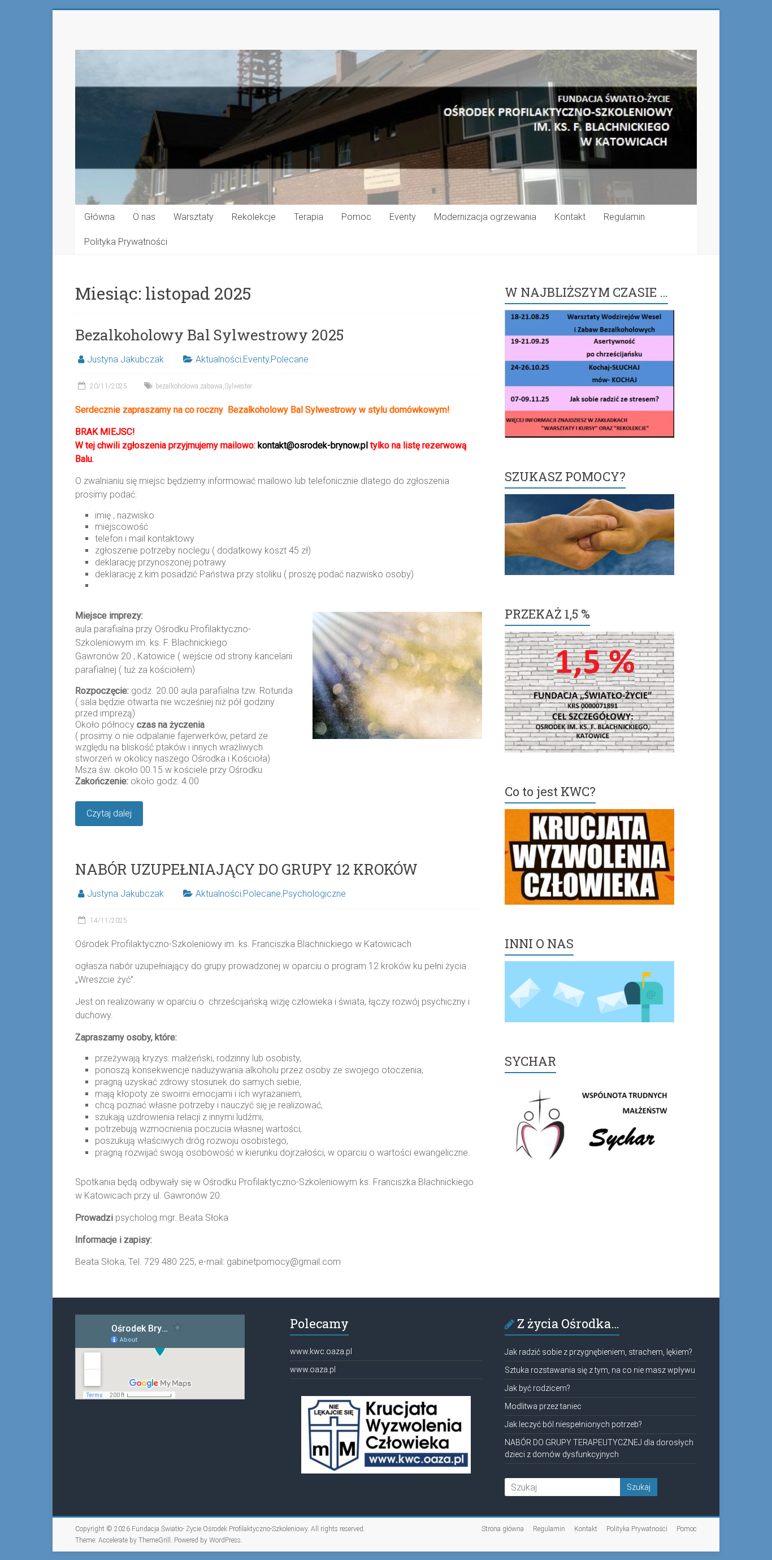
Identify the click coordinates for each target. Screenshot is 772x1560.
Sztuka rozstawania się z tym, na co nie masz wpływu (600, 1370)
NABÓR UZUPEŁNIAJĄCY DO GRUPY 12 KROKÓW (246, 869)
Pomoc (356, 216)
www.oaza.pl (313, 1369)
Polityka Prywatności (125, 241)
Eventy (402, 216)
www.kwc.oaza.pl (321, 1351)
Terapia (308, 216)
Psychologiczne (314, 893)
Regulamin (624, 216)
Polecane (290, 359)
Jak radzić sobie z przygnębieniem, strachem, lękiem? (598, 1351)
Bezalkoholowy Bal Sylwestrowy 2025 (209, 334)
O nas (144, 216)
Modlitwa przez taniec (543, 1406)
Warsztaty (194, 216)
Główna (99, 216)
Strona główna (503, 1529)
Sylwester (238, 386)
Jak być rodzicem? (537, 1388)
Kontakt (569, 216)
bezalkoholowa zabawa (189, 386)
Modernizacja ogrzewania (485, 216)
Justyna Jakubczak (125, 359)
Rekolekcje (254, 216)
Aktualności (218, 359)
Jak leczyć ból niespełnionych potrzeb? (573, 1424)
